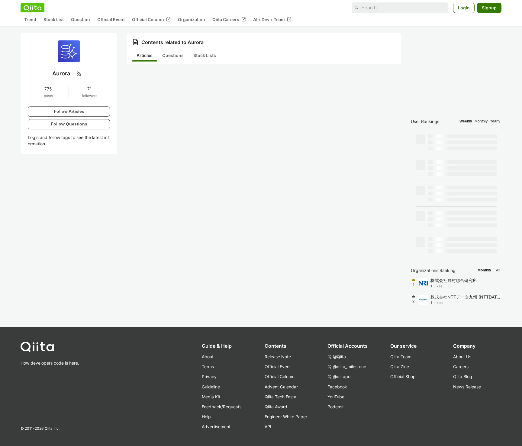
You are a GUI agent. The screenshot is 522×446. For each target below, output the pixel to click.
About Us (462, 356)
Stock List (54, 19)
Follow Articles (69, 111)
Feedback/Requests (221, 406)
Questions (173, 55)
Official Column (151, 20)
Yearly (495, 121)
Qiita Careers (229, 20)
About (208, 356)
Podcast (335, 406)
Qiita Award (276, 406)
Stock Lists (204, 55)
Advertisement (216, 426)
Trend (30, 19)
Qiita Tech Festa (280, 396)
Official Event (111, 19)
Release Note (278, 356)
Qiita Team (400, 356)
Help (206, 416)
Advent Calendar (281, 386)
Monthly (481, 121)
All (498, 270)
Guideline (211, 386)
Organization (191, 19)
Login (464, 7)
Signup (489, 7)
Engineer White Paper (286, 416)
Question (80, 19)
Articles (145, 55)
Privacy (209, 376)
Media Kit (211, 396)
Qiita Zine (399, 366)
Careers (461, 366)
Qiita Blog (462, 376)
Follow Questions (69, 124)
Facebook (337, 386)
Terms (208, 366)
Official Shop (403, 376)
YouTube (335, 396)
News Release (467, 386)
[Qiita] (32, 7)
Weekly (465, 121)
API (268, 426)
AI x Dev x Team (272, 20)
